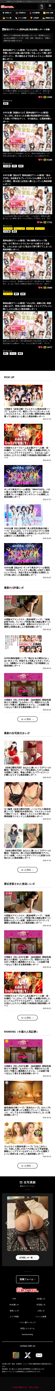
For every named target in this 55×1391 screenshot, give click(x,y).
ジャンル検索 (41, 1317)
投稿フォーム (27, 1279)
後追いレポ (14, 1311)
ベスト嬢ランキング (27, 1322)
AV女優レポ (14, 1305)
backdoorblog (27, 1334)
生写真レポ (40, 1305)
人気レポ (41, 1311)
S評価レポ (41, 1299)
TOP (14, 1299)
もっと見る (26, 719)
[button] (7, 1223)
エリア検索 (14, 1317)
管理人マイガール (27, 1328)
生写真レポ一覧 (26, 1257)
